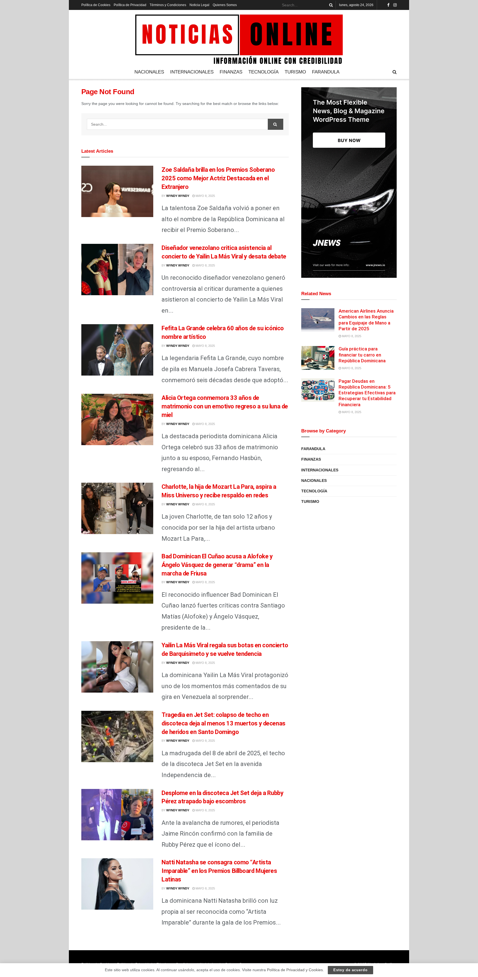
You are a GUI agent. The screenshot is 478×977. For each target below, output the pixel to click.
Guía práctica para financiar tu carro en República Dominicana (362, 354)
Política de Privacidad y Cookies (295, 970)
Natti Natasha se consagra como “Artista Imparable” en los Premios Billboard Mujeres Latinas (219, 871)
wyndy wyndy (177, 195)
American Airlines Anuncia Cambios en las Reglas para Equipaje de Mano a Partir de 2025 (366, 319)
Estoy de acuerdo (350, 970)
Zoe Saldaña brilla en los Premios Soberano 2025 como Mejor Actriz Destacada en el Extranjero (218, 178)
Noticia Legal (199, 5)
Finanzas (231, 72)
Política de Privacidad (130, 5)
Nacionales (149, 72)
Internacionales (192, 72)
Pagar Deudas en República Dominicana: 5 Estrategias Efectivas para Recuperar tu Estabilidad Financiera (367, 392)
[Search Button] (330, 5)
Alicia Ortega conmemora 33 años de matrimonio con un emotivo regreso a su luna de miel (225, 406)
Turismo (295, 72)
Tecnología (263, 72)
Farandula (325, 72)
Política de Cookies (95, 5)
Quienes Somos (225, 5)
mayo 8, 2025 (205, 195)
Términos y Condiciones (168, 5)
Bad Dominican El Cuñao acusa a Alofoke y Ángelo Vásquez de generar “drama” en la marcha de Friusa (217, 565)
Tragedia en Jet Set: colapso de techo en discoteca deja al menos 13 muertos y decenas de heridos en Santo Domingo (223, 723)
